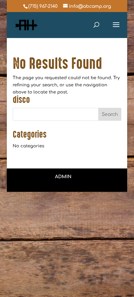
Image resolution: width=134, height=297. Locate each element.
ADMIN (63, 176)
